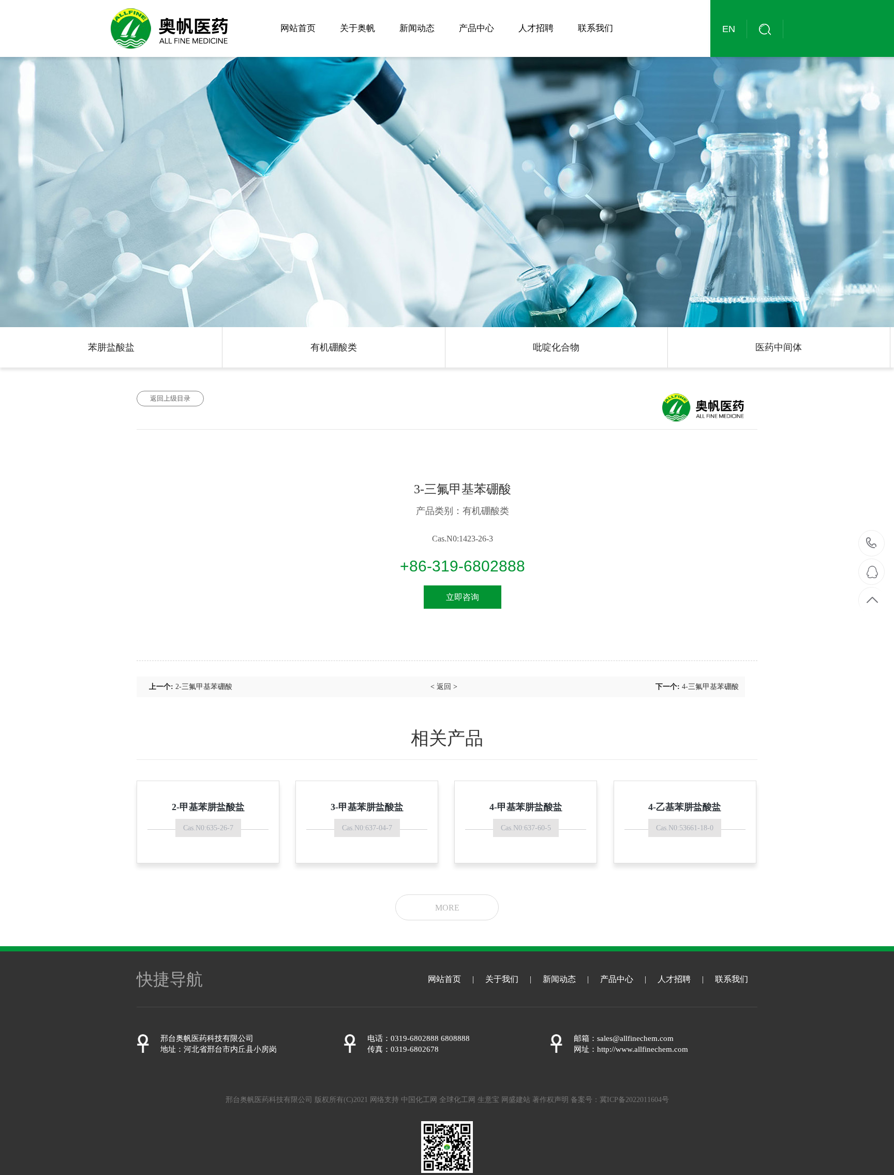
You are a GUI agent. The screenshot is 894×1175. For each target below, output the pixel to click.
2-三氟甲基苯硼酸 (203, 687)
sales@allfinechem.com (635, 1038)
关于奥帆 (357, 28)
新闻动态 (417, 28)
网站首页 (298, 28)
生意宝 (488, 1100)
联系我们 (595, 28)
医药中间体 (778, 347)
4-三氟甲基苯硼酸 (710, 687)
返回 (444, 687)
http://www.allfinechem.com (642, 1049)
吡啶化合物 (556, 347)
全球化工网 (457, 1100)
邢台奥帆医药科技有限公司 (207, 1038)
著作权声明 (550, 1100)
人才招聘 (536, 28)
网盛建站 (515, 1100)
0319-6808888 (871, 543)
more (447, 907)
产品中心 (476, 28)
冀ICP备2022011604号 (634, 1100)
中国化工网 (419, 1100)
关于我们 (501, 979)
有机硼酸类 (333, 347)
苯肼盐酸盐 (111, 347)
